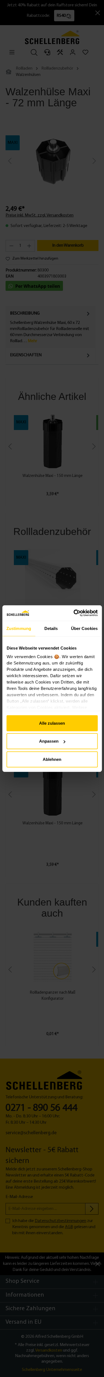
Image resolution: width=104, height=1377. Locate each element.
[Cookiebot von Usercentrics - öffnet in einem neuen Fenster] (74, 613)
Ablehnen (52, 759)
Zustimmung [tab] (18, 628)
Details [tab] (51, 628)
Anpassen (49, 741)
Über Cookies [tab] (84, 628)
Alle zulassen (52, 723)
